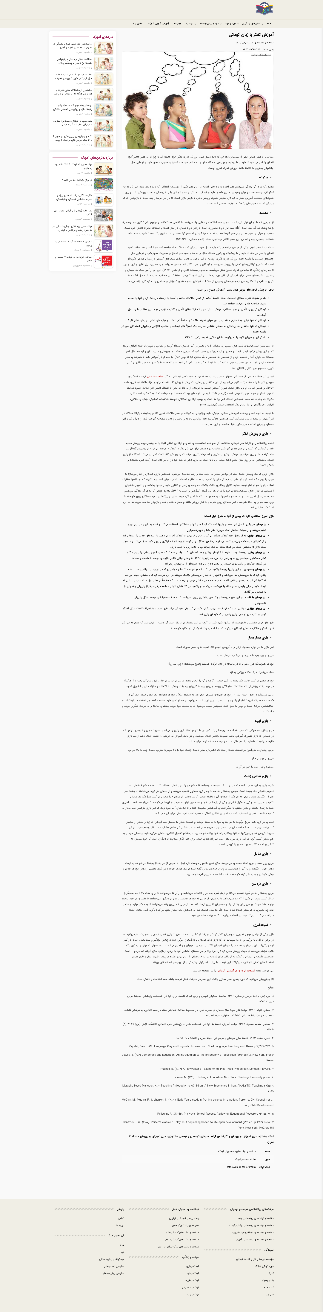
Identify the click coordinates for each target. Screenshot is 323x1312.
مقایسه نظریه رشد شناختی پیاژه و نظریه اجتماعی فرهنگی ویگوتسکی (74, 197)
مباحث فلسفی (154, 376)
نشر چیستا (268, 1295)
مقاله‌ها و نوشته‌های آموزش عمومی (181, 1240)
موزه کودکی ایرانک (264, 1266)
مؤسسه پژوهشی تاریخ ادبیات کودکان (255, 1259)
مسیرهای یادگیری (251, 24)
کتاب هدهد (268, 1288)
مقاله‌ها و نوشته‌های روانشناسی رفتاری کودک (251, 1225)
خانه (269, 24)
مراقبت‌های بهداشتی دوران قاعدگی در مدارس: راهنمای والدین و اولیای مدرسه (72, 45)
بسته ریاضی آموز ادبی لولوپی (184, 1218)
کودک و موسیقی (190, 1288)
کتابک (271, 1273)
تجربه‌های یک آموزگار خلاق (185, 1225)
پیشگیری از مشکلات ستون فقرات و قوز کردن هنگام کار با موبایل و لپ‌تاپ (73, 92)
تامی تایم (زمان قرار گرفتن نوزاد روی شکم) (73, 212)
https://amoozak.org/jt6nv (241, 1167)
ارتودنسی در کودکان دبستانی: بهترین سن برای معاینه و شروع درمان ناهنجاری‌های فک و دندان (72, 122)
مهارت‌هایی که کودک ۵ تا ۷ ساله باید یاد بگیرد (73, 166)
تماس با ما (137, 24)
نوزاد (122, 1245)
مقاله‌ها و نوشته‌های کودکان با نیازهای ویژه (253, 1233)
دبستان (189, 24)
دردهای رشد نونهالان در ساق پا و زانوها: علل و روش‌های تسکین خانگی (72, 107)
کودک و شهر (193, 1273)
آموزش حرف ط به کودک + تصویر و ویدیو (73, 243)
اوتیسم (177, 24)
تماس (121, 1218)
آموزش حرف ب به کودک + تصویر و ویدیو (73, 259)
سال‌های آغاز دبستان (114, 1266)
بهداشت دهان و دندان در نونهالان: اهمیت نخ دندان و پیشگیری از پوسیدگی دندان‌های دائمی (74, 61)
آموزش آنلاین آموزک (158, 24)
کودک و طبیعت (191, 1280)
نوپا (122, 1252)
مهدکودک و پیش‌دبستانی (111, 1259)
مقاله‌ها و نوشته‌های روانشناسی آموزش (254, 1240)
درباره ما (120, 1225)
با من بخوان (268, 1280)
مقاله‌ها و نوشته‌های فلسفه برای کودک (255, 43)
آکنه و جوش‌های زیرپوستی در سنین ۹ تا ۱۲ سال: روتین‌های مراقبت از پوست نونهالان (72, 138)
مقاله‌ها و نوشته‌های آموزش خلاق (182, 1233)
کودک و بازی (192, 1266)
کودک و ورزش (192, 1295)
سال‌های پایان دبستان (113, 1273)
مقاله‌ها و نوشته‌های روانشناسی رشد (256, 1218)
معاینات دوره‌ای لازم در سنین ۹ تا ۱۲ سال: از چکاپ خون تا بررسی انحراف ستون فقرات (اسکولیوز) (73, 76)
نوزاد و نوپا (230, 24)
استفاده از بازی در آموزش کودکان (235, 970)
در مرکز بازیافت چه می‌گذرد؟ (77, 180)
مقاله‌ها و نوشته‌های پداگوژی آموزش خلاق (178, 1247)
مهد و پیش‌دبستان (209, 24)
